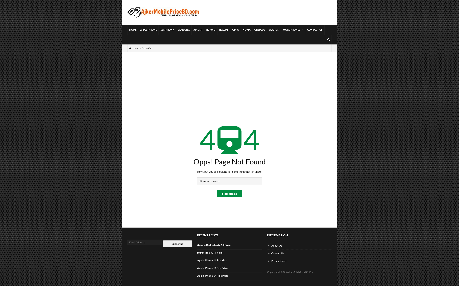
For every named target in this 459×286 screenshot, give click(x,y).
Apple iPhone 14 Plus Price (212, 275)
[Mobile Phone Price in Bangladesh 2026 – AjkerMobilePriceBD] (163, 12)
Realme (223, 29)
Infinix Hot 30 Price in (210, 252)
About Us (276, 245)
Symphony (167, 29)
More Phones (291, 29)
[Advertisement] (229, 79)
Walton (274, 29)
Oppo (235, 29)
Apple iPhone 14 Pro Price (212, 268)
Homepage (229, 193)
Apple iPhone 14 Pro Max (212, 260)
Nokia (246, 29)
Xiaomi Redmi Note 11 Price (214, 244)
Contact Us (315, 29)
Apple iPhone (148, 29)
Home (132, 29)
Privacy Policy (279, 261)
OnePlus (259, 29)
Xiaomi (197, 29)
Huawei (211, 29)
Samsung (184, 29)
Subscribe (177, 243)
